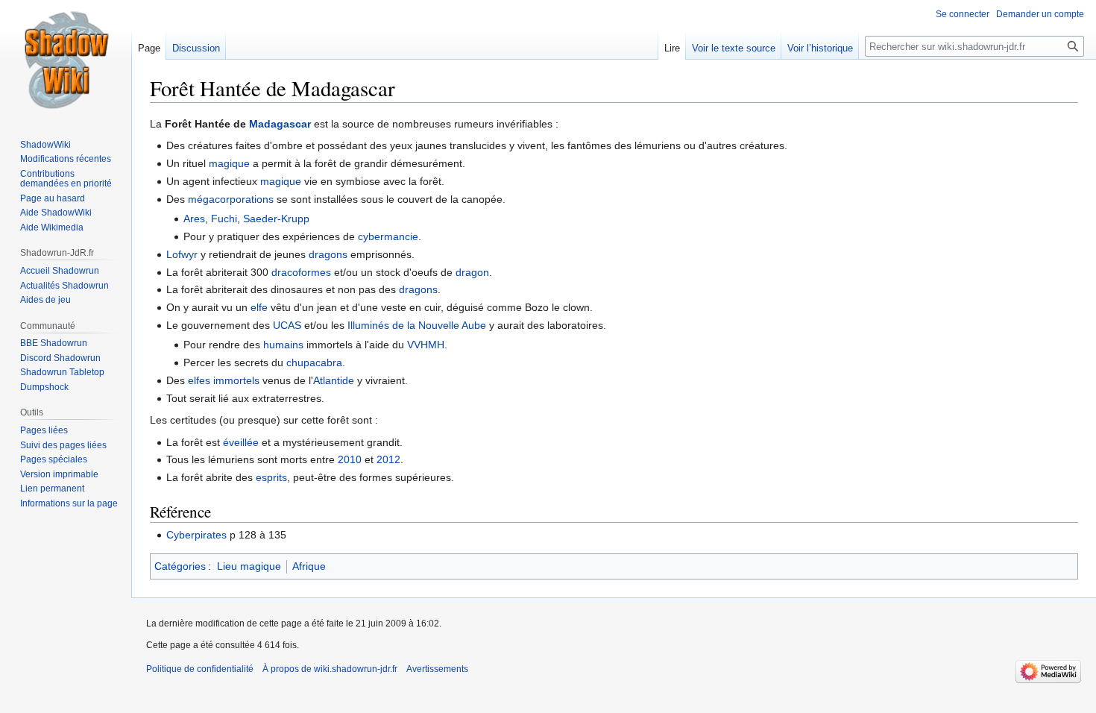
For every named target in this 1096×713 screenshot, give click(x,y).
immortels (236, 380)
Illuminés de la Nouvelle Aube (416, 325)
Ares (194, 218)
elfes (199, 380)
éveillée (241, 442)
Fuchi (224, 218)
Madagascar (280, 124)
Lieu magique (249, 566)
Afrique (309, 566)
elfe (259, 307)
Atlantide (333, 380)
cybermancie (388, 236)
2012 (388, 459)
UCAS (287, 325)
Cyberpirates (196, 535)
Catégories (180, 566)
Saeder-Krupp (276, 218)
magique (229, 163)
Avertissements (437, 669)
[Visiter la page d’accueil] (65, 59)
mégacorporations (231, 199)
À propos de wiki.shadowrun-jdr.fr (329, 669)
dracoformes (301, 272)
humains (283, 345)
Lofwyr (182, 254)
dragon (472, 272)
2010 (350, 459)
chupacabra (314, 362)
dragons (328, 254)
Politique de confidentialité (199, 669)
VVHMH (425, 345)
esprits (271, 477)
